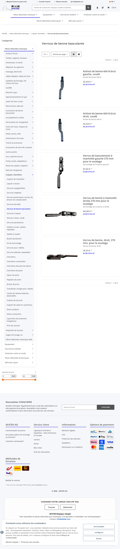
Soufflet (9, 88)
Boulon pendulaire (14, 239)
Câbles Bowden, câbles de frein (18, 76)
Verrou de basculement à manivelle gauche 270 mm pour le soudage (98, 158)
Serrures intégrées (14, 193)
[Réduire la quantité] (84, 91)
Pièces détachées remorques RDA (19, 339)
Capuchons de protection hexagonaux (17, 319)
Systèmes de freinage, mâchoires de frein (16, 82)
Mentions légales (12, 542)
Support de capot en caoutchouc (19, 305)
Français (51, 507)
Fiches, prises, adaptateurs (16, 161)
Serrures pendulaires (15, 222)
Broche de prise (13, 284)
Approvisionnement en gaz (16, 97)
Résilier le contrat (13, 480)
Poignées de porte (14, 280)
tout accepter (99, 527)
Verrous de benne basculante (18, 209)
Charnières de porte (15, 270)
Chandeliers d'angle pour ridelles (20, 289)
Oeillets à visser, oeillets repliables (16, 228)
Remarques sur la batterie (72, 447)
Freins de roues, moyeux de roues (16, 128)
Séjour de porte (13, 275)
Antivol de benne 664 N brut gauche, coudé (99, 73)
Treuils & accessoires (14, 143)
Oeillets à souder (13, 234)
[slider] (2, 379)
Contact (37, 439)
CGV (63, 435)
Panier (36, 444)
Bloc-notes (38, 448)
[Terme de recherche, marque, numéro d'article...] (88, 7)
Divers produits (13, 309)
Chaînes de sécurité (14, 300)
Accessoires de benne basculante (14, 111)
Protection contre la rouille (15, 353)
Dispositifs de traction (14, 330)
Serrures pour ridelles (15, 248)
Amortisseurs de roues (15, 138)
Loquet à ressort (13, 183)
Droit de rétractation (42, 452)
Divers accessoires (14, 314)
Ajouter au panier (101, 99)
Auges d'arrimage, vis (14, 335)
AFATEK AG (63, 491)
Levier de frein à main (14, 101)
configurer (99, 532)
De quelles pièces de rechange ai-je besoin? (18, 436)
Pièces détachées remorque (16, 49)
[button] (97, 8)
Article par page (59, 54)
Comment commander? (15, 441)
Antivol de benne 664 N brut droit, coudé (99, 115)
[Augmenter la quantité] (117, 91)
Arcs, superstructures (14, 156)
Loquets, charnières (14, 175)
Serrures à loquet (14, 213)
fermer (99, 539)
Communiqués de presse (15, 430)
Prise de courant (13, 325)
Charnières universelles (16, 261)
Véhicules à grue (11, 362)
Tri (45, 54)
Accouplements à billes (15, 117)
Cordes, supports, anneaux (16, 58)
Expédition (66, 443)
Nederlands (67, 507)
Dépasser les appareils (15, 67)
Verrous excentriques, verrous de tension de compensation (20, 198)
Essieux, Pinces (12, 53)
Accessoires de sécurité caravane (19, 147)
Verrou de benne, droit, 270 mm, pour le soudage (99, 242)
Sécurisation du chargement (17, 122)
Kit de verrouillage (14, 243)
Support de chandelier (15, 179)
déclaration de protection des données (39, 411)
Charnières (11, 257)
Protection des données (30, 542)
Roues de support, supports (17, 166)
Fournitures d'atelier (13, 349)
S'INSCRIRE (105, 407)
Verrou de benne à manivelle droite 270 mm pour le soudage (100, 201)
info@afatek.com (78, 1)
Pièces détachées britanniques (17, 358)
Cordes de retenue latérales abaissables (18, 294)
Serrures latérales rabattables (18, 252)
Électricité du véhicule (14, 106)
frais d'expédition (37, 485)
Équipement (10, 344)
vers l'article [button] (101, 179)
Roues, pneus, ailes (13, 134)
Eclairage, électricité (14, 72)
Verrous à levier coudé (15, 218)
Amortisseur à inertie (14, 62)
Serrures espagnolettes (16, 188)
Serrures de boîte (14, 204)
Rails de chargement (14, 170)
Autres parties (11, 152)
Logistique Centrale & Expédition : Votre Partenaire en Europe (45, 432)
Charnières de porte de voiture (19, 266)
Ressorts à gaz (11, 92)
